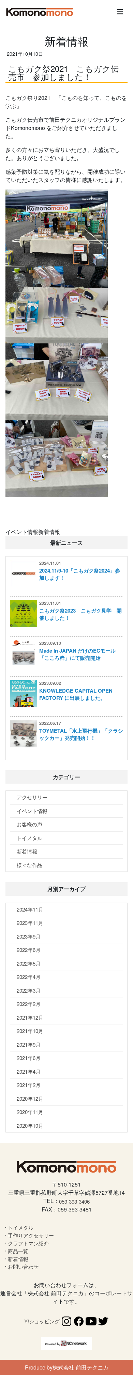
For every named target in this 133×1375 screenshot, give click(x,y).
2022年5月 (29, 963)
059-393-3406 (74, 1201)
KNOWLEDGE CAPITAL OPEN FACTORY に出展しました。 (76, 694)
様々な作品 (29, 864)
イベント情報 (32, 810)
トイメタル (29, 837)
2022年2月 (29, 1003)
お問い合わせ (23, 1266)
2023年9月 (29, 936)
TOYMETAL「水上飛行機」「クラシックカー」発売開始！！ (81, 734)
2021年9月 (29, 1044)
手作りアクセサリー (31, 1235)
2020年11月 (30, 1111)
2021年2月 (29, 1084)
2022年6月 (29, 949)
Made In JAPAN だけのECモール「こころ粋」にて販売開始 (77, 654)
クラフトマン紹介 (28, 1243)
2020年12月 (30, 1098)
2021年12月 (30, 1017)
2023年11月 (30, 922)
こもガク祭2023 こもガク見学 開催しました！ (80, 614)
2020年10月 (30, 1125)
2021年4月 (29, 1071)
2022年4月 (29, 976)
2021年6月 (29, 1057)
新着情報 (27, 851)
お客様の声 (29, 824)
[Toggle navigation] (120, 12)
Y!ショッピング (42, 1321)
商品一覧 (18, 1251)
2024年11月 (30, 909)
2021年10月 (30, 1030)
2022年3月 (29, 990)
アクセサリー (32, 797)
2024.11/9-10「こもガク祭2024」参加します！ (79, 574)
